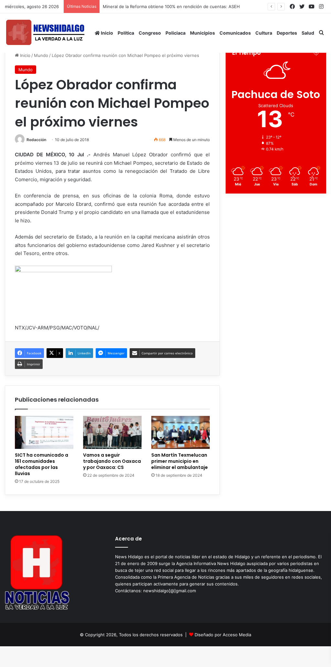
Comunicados (235, 33)
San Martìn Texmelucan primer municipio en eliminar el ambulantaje (179, 461)
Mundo (41, 55)
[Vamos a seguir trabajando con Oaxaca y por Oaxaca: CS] (112, 432)
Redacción (36, 139)
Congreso (150, 33)
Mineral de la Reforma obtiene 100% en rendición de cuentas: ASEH (171, 6)
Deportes (287, 33)
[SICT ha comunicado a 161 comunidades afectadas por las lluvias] (44, 432)
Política (126, 33)
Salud (308, 33)
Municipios (202, 33)
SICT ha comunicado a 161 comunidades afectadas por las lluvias (41, 464)
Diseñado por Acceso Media (223, 634)
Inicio (106, 33)
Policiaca (176, 33)
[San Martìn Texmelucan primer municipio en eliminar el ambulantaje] (180, 432)
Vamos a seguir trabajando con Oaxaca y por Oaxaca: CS (112, 461)
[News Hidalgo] (45, 32)
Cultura (263, 33)
